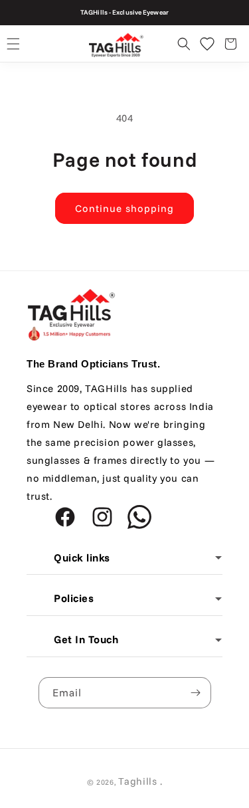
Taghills (137, 781)
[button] (13, 44)
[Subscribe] (195, 692)
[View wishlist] (207, 44)
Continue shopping (124, 208)
